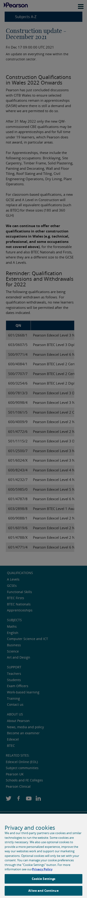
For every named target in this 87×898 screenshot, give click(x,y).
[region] (43, 856)
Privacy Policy (42, 869)
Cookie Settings (43, 879)
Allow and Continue (43, 890)
